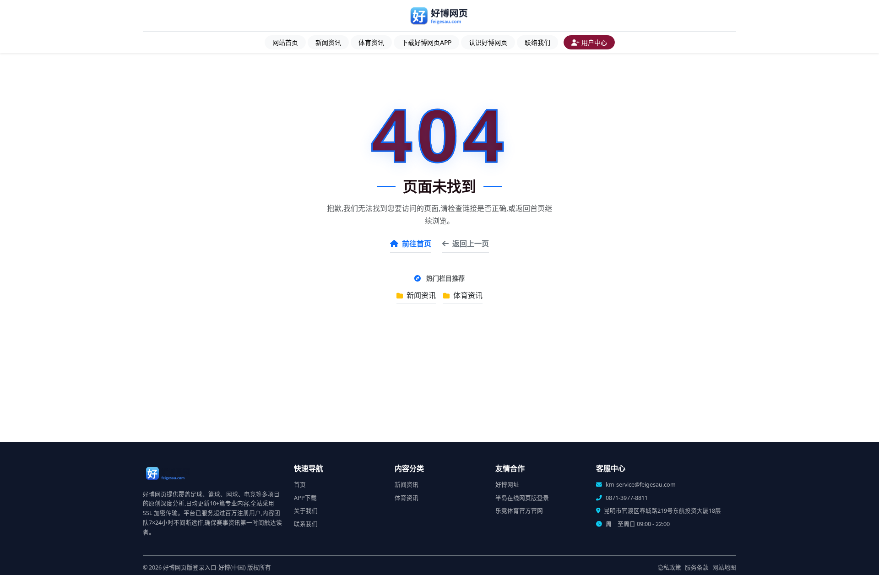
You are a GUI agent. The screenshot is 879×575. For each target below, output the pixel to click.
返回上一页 (470, 244)
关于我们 (306, 511)
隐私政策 (669, 567)
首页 (300, 484)
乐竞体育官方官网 (519, 511)
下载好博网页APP (426, 42)
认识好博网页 (488, 42)
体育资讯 (371, 42)
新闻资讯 (328, 42)
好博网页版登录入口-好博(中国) (204, 567)
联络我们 (537, 42)
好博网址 (507, 484)
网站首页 (285, 42)
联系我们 (306, 524)
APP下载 (305, 498)
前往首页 (416, 244)
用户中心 (594, 42)
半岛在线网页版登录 (522, 498)
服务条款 (697, 567)
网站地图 (724, 567)
